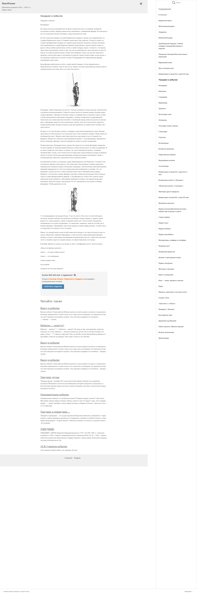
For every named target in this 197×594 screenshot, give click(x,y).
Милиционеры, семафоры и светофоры (172, 240)
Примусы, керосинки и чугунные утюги (173, 292)
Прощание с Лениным (166, 309)
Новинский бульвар (165, 38)
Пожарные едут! (164, 246)
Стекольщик (163, 131)
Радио (161, 286)
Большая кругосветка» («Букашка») (171, 180)
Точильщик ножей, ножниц (168, 126)
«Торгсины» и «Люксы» (167, 303)
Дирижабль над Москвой (167, 321)
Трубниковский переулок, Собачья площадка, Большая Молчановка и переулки (171, 45)
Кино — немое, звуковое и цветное (171, 280)
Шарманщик (163, 103)
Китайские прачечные (166, 149)
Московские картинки (166, 203)
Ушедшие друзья (49, 377)
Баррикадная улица (165, 62)
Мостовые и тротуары (166, 269)
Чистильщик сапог (165, 114)
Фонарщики (163, 85)
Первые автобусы (165, 228)
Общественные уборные (167, 154)
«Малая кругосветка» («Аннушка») (171, 186)
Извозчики (162, 91)
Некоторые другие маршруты (169, 191)
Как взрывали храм (165, 315)
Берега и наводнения (166, 275)
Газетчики (162, 137)
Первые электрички (165, 263)
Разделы (77, 458)
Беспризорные (164, 143)
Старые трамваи (164, 217)
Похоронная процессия (167, 252)
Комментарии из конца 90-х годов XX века (174, 74)
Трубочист (162, 108)
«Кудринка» (163, 32)
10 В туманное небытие (53, 446)
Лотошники (163, 120)
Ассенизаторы (164, 166)
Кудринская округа (165, 20)
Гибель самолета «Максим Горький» (171, 326)
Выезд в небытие (50, 308)
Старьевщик (163, 97)
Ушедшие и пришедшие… (55, 411)
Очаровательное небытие (54, 394)
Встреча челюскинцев (166, 332)
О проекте (68, 458)
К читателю (163, 15)
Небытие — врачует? (52, 325)
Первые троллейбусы (166, 234)
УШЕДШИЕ (47, 429)
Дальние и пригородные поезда (170, 257)
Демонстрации (164, 338)
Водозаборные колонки (167, 160)
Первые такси (163, 223)
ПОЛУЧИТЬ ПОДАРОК (53, 286)
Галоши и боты (164, 298)
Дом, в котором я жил (166, 68)
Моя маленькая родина (167, 26)
